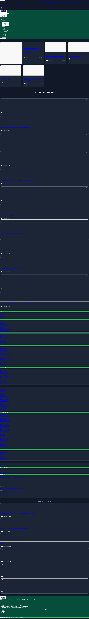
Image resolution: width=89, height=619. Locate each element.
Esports (3, 612)
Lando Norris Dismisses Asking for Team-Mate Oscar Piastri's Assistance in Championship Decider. (17, 215)
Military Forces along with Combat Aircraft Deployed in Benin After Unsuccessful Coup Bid (15, 606)
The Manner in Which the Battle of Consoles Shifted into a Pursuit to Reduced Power (14, 607)
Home (3, 19)
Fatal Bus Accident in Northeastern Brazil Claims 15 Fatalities (64, 2)
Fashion (3, 26)
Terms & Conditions (6, 617)
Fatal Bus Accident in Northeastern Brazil (6, 4)
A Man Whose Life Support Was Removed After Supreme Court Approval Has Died (14, 528)
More (3, 27)
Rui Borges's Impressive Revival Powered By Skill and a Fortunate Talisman (13, 605)
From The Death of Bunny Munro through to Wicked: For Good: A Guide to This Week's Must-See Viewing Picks (13, 477)
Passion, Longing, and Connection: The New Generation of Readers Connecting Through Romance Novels (12, 488)
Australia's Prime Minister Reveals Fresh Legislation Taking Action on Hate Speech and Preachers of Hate (32, 79)
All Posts (3, 20)
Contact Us (4, 37)
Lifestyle (5, 31)
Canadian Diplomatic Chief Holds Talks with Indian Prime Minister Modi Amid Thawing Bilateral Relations (18, 180)
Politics (5, 33)
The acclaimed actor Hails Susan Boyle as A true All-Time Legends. (11, 268)
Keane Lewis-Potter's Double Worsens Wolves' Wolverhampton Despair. (12, 145)
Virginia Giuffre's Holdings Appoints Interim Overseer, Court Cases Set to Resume (14, 233)
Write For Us (2, 617)
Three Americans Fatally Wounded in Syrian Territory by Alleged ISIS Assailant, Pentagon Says (40, 2)
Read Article (25, 59)
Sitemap (10, 617)
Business (3, 611)
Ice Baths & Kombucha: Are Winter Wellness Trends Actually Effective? (8, 484)
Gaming (5, 28)
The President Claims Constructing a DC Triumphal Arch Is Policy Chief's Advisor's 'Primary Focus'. (17, 303)
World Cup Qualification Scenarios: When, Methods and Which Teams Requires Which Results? (15, 604)
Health (5, 29)
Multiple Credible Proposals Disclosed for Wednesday (9, 162)
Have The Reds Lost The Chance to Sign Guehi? (80, 2)
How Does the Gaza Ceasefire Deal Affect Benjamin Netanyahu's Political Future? (14, 573)
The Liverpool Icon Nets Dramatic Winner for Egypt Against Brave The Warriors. (14, 250)
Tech (5, 35)
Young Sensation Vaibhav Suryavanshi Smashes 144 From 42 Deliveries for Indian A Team (15, 127)
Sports (5, 34)
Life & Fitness (6, 30)
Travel (5, 36)
